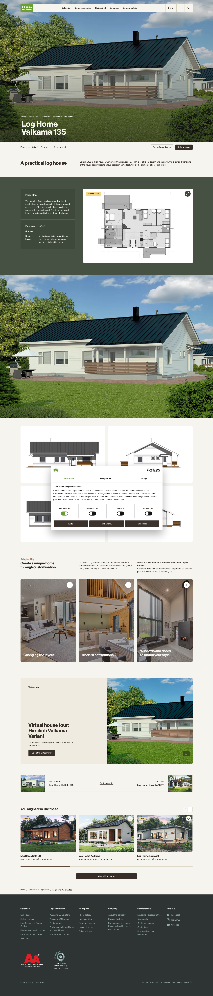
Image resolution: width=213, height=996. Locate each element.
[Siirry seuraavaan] (190, 809)
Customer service (145, 923)
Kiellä (70, 524)
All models (25, 938)
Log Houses (26, 915)
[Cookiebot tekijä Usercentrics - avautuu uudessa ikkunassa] (149, 470)
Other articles (85, 931)
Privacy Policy (27, 982)
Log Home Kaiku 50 (89, 856)
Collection (33, 116)
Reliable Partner (115, 919)
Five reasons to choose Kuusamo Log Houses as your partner (119, 926)
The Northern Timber (59, 934)
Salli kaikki (142, 524)
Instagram (175, 920)
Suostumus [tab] (69, 478)
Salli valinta (107, 524)
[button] (138, 226)
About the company (117, 915)
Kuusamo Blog (85, 919)
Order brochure (183, 147)
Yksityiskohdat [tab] (106, 478)
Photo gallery (85, 915)
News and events (87, 923)
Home (23, 116)
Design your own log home (33, 930)
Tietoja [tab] (144, 478)
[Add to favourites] (71, 818)
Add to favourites (160, 147)
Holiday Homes (27, 919)
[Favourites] (181, 7)
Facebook (175, 915)
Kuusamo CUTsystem (60, 919)
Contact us (142, 927)
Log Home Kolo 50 (31, 856)
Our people (142, 919)
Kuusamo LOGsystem (60, 915)
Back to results (106, 783)
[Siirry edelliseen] (185, 809)
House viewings (86, 927)
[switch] (92, 512)
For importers (56, 923)
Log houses (45, 116)
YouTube (175, 925)
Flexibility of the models (31, 934)
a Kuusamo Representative (157, 568)
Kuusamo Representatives (149, 915)
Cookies (40, 982)
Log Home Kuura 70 (148, 856)
